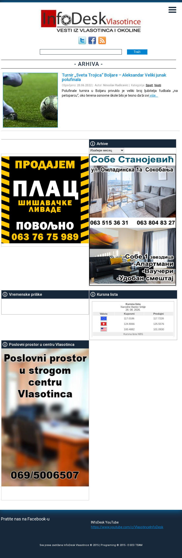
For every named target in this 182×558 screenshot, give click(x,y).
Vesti (157, 85)
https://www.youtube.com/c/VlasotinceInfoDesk (127, 527)
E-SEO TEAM (134, 545)
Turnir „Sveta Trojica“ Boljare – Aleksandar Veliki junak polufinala (114, 77)
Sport (149, 85)
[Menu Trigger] (172, 9)
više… (153, 95)
